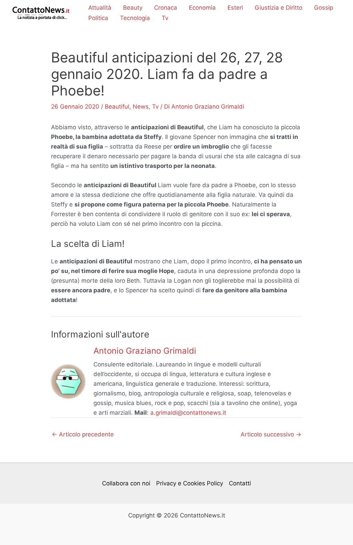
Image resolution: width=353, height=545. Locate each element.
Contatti (240, 483)
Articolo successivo (271, 434)
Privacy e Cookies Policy (189, 483)
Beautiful (117, 106)
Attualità (99, 7)
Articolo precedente (83, 434)
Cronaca (165, 7)
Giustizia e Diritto (278, 7)
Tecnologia (135, 17)
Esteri (235, 7)
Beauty (132, 7)
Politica (98, 17)
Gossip (323, 7)
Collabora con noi (126, 483)
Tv (165, 17)
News (141, 106)
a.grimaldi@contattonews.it (188, 412)
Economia (202, 7)
